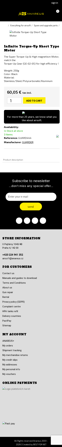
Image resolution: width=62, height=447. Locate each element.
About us (7, 287)
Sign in (54, 2)
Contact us (8, 273)
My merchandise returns (15, 355)
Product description (13, 159)
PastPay (6, 320)
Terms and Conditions (14, 282)
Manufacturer (12, 142)
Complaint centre (11, 306)
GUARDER (27, 142)
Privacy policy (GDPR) (13, 301)
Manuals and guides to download (19, 278)
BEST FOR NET (39, 444)
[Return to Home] (6, 25)
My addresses (9, 364)
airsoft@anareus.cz (12, 258)
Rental (5, 297)
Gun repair (7, 292)
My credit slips (9, 359)
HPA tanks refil (10, 311)
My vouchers (9, 374)
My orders (7, 345)
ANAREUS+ (8, 340)
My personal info (11, 369)
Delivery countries (11, 316)
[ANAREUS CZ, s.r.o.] (31, 14)
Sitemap (6, 325)
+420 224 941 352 (12, 254)
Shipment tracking (11, 350)
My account (14, 334)
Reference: (11, 137)
